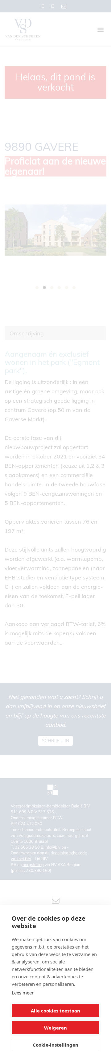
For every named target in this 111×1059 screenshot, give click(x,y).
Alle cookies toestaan (55, 1011)
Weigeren (55, 1028)
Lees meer (23, 993)
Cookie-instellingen (55, 1045)
